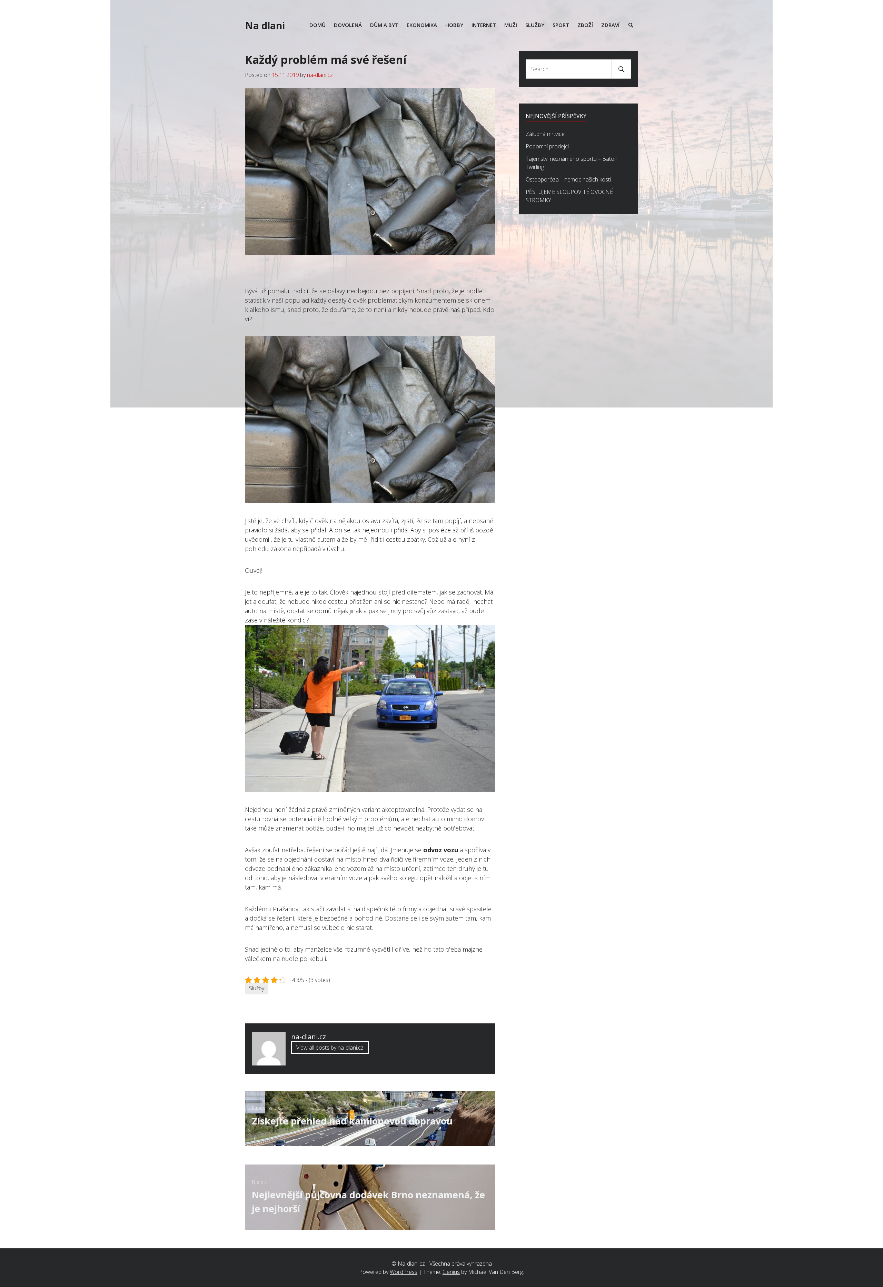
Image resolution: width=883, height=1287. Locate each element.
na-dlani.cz (320, 75)
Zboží (585, 24)
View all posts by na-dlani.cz (330, 1047)
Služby (534, 24)
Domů (317, 24)
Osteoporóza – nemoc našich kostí (568, 179)
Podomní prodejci (547, 146)
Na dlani (265, 25)
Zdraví (610, 24)
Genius (451, 1272)
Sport (561, 24)
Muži (510, 24)
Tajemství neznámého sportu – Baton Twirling (571, 163)
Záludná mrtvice (545, 134)
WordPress (403, 1272)
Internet (484, 24)
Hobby (454, 24)
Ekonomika (422, 24)
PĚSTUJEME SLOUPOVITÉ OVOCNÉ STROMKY (569, 196)
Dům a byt (384, 24)
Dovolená (348, 24)
